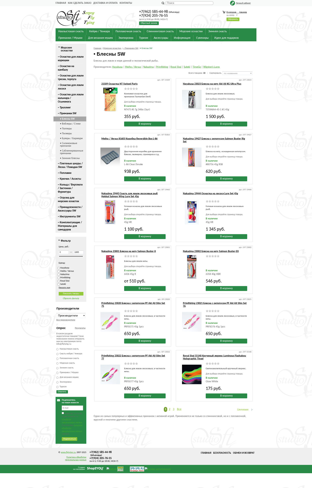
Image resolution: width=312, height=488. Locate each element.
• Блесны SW (67, 119)
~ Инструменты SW (69, 216)
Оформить (233, 19)
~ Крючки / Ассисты (69, 179)
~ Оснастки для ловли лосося (71, 87)
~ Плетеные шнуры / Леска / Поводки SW (70, 165)
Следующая (242, 409)
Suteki (187, 67)
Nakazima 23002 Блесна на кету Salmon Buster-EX (211, 251)
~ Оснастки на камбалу (66, 68)
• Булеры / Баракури (71, 138)
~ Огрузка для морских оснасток (68, 199)
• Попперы (66, 128)
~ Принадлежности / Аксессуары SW (70, 209)
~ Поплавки (64, 173)
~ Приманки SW (67, 113)
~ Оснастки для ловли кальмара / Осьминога (71, 98)
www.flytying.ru (68, 452)
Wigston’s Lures (211, 67)
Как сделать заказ (79, 3)
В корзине (237, 12)
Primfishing (162, 67)
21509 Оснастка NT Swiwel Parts (119, 84)
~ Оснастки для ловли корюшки (71, 58)
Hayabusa (117, 67)
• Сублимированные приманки (71, 152)
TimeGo (197, 67)
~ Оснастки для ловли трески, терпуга (71, 77)
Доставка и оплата (105, 3)
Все (179, 409)
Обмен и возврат (243, 453)
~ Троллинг (64, 107)
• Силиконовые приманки (68, 144)
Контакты (126, 3)
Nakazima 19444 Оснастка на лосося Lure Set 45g (210, 193)
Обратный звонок (149, 23)
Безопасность (222, 453)
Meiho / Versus (133, 67)
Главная (61, 3)
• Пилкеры (66, 133)
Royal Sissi (175, 67)
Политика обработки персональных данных (75, 458)
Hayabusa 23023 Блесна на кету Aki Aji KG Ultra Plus (212, 84)
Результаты (80, 328)
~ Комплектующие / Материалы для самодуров (70, 226)
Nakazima (148, 67)
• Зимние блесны (70, 158)
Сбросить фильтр (71, 298)
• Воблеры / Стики (70, 124)
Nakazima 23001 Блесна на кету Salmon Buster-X (128, 251)
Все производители (65, 320)
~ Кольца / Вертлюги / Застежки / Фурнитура (70, 188)
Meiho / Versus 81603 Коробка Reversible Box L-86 (129, 138)
